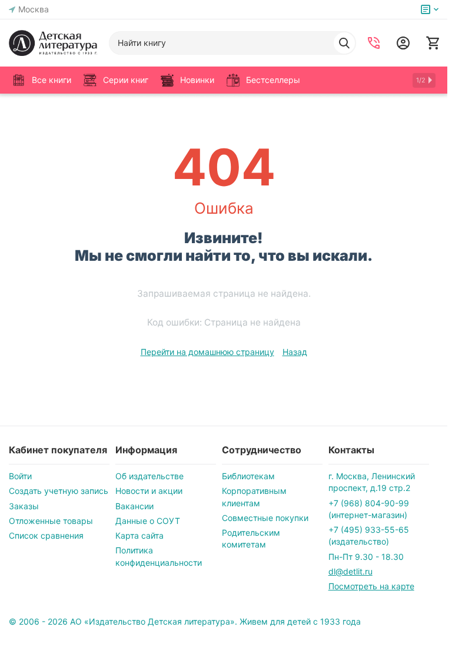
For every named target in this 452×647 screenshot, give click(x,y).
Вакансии (134, 506)
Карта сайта (139, 535)
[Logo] (53, 43)
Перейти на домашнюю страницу (207, 352)
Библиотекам (248, 476)
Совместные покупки (265, 518)
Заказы (24, 506)
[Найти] (344, 43)
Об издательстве (149, 476)
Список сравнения (46, 535)
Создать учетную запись (58, 491)
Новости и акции (148, 491)
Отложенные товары (51, 521)
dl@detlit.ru (350, 571)
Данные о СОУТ (147, 521)
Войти (20, 476)
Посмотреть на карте (371, 586)
